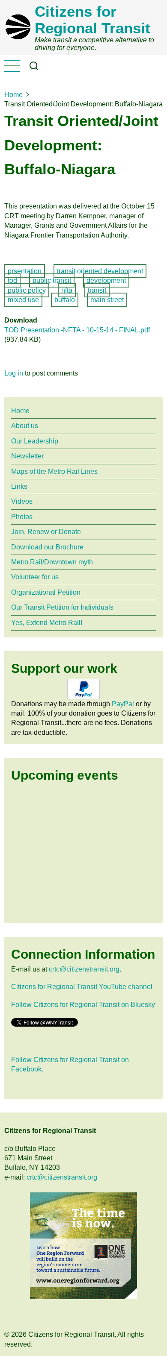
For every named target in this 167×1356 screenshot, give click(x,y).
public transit (52, 280)
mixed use (23, 299)
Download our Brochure (47, 547)
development (106, 280)
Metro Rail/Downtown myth (52, 562)
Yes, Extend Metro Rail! (46, 622)
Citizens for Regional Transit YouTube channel (81, 986)
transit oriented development (100, 271)
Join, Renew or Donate (46, 531)
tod (12, 280)
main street (107, 299)
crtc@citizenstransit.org (84, 969)
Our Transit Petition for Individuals (62, 607)
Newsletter (27, 456)
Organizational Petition (46, 592)
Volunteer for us (35, 577)
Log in (13, 373)
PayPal (123, 703)
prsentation (25, 271)
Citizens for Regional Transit (92, 19)
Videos (22, 501)
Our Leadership (34, 441)
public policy (27, 290)
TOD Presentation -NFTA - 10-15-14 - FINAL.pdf (77, 330)
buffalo (64, 299)
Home (13, 94)
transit (97, 290)
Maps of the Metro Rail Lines (54, 471)
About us (24, 425)
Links (19, 486)
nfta (66, 290)
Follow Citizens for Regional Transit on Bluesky (83, 1004)
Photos (22, 516)
